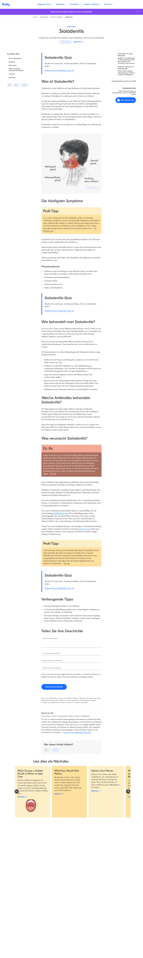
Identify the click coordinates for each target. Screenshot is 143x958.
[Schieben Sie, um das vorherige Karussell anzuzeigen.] (16, 791)
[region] (72, 791)
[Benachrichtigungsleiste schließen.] (138, 11)
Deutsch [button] (79, 42)
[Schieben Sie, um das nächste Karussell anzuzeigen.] (128, 791)
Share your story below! (50, 638)
